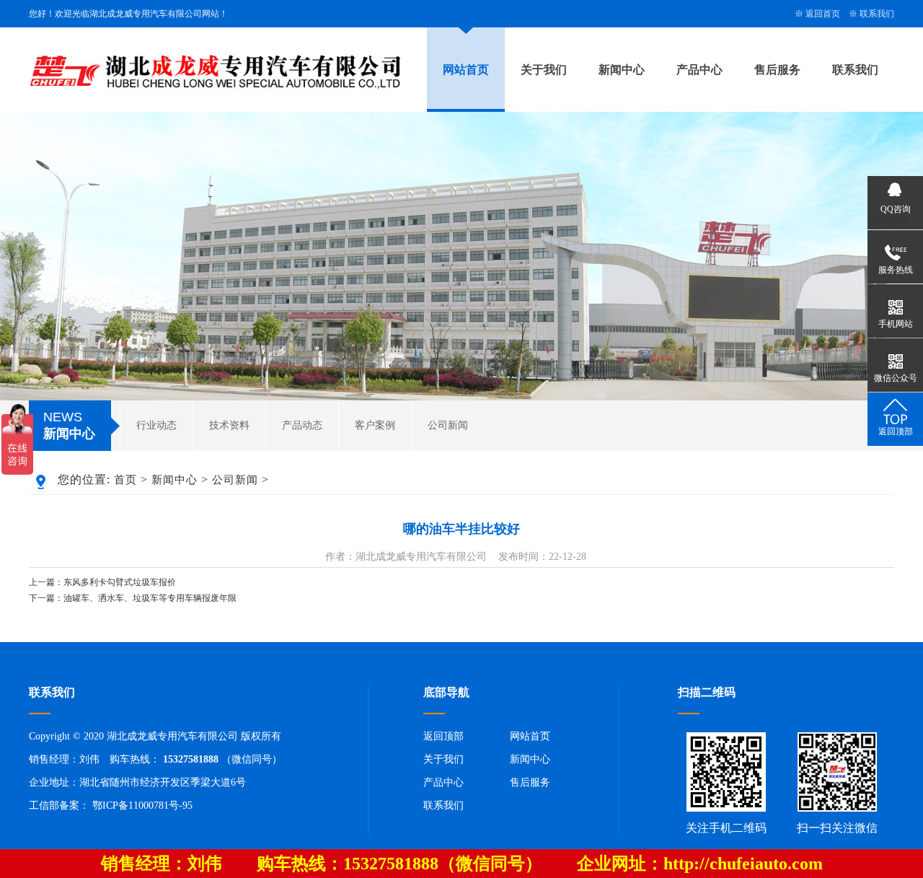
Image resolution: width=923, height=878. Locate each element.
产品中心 (699, 69)
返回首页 (822, 14)
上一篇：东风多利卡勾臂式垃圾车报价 (102, 582)
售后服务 (777, 69)
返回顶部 (443, 736)
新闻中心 (622, 69)
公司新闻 (448, 425)
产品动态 (302, 425)
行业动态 (156, 425)
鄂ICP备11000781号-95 (142, 805)
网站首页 (466, 69)
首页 (125, 480)
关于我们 (544, 69)
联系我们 (877, 14)
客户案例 (375, 425)
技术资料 (229, 425)
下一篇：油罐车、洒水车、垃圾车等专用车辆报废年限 (133, 598)
